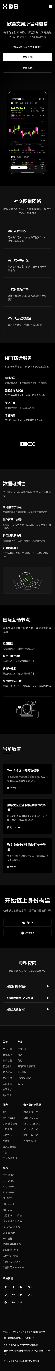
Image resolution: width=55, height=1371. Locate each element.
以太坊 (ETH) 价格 (12, 1221)
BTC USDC (9, 1175)
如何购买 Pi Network (13, 1267)
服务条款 (7, 1066)
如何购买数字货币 (12, 1244)
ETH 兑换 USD (31, 1117)
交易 (19, 1060)
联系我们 (7, 1060)
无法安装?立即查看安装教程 (27, 46)
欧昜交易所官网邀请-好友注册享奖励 (29, 1332)
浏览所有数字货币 (26, 1066)
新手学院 (22, 1072)
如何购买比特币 (11, 1250)
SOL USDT (8, 1203)
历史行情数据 (9, 1117)
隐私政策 (7, 1072)
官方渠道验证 (9, 1146)
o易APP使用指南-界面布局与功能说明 (21, 1344)
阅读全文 (11, 787)
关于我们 (7, 1049)
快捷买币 (22, 1049)
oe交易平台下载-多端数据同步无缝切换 (21, 1361)
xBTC (20, 1083)
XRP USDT (8, 1209)
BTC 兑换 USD (31, 1112)
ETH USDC (9, 1180)
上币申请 (7, 1129)
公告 (5, 1152)
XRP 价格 (7, 1238)
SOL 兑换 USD (30, 1129)
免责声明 (7, 1077)
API (4, 1112)
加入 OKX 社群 (10, 1158)
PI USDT (7, 1198)
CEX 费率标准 (10, 1123)
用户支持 (7, 1135)
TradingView (24, 1077)
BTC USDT (8, 1186)
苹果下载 (27, 56)
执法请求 (7, 1089)
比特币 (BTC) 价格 (12, 1215)
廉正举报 (7, 1083)
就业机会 (7, 1054)
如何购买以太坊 (11, 1255)
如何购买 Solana (11, 1261)
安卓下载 (27, 68)
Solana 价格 (9, 1232)
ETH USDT (8, 1192)
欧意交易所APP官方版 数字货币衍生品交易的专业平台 (27, 1353)
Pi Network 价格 (11, 1227)
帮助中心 (7, 1141)
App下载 (7, 1095)
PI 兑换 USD (29, 1141)
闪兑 (19, 1054)
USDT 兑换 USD (31, 1123)
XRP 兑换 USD (30, 1135)
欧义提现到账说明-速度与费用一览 (19, 1338)
